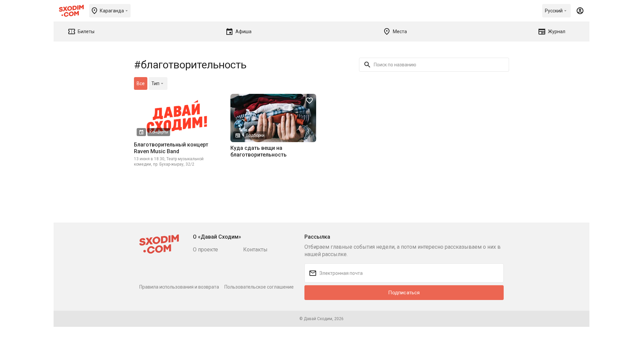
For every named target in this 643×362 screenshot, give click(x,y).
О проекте (205, 249)
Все (141, 83)
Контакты (255, 249)
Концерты (158, 132)
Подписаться (404, 293)
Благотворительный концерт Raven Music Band (171, 148)
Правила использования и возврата (179, 287)
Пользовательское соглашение (259, 287)
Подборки (255, 135)
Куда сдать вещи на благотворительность (258, 151)
